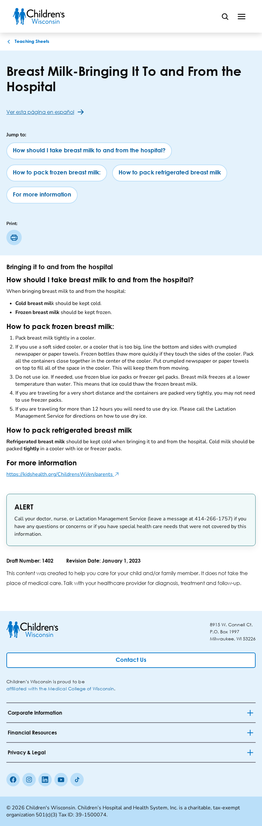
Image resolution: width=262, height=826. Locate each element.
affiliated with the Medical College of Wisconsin (60, 689)
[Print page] (14, 237)
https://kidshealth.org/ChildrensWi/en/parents (62, 474)
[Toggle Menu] (241, 16)
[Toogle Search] (225, 16)
